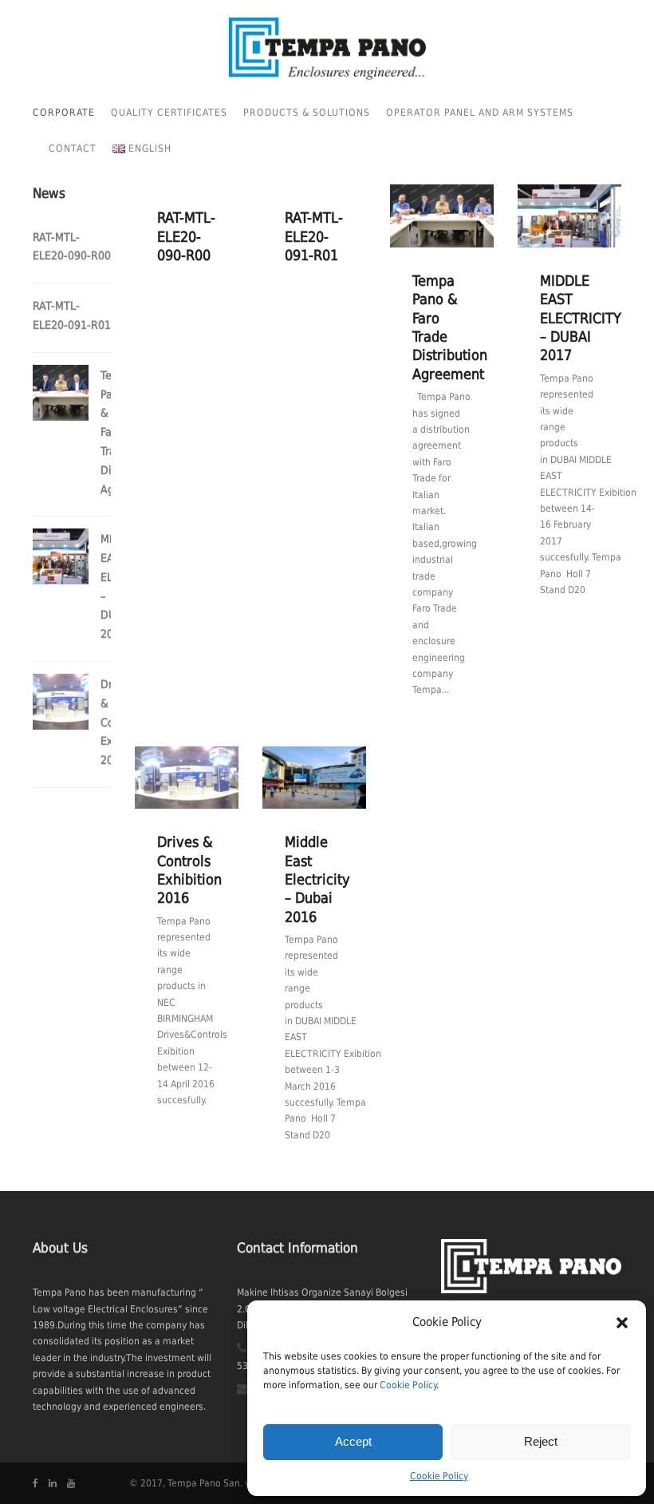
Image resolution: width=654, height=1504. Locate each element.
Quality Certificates (169, 112)
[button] (622, 1323)
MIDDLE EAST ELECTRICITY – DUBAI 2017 (580, 318)
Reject (540, 1441)
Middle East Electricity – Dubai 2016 (317, 879)
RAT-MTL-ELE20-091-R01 (314, 236)
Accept (353, 1441)
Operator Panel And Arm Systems (479, 112)
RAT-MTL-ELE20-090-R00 (186, 236)
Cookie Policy (408, 1385)
